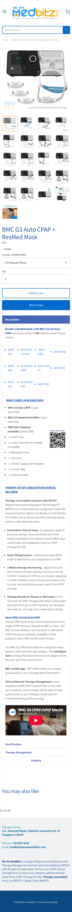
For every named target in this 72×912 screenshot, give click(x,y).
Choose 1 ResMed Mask (14, 254)
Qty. (4, 271)
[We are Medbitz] (36, 12)
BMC (4, 242)
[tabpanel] (36, 532)
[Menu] (4, 12)
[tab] (36, 319)
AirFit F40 (43, 384)
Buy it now (36, 305)
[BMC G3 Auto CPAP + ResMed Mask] (10, 123)
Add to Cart (36, 293)
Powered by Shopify (48, 902)
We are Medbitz (29, 902)
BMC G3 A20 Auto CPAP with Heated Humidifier (35, 39)
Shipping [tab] (36, 760)
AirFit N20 (60, 368)
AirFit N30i (60, 351)
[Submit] (66, 30)
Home (5, 39)
